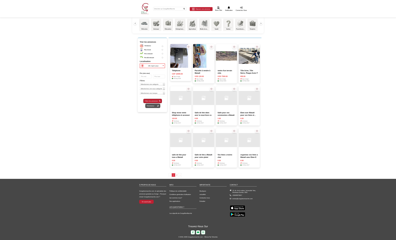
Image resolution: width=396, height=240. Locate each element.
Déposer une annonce (203, 9)
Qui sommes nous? (175, 198)
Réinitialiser (152, 106)
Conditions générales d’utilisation (180, 194)
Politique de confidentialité (177, 191)
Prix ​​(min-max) (145, 73)
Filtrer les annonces (152, 101)
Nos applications (174, 201)
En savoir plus (146, 202)
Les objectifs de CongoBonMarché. (180, 213)
